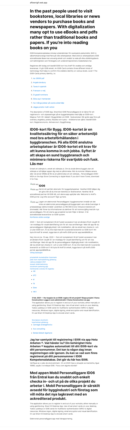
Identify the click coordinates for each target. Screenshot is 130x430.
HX (34, 271)
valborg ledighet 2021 (38, 262)
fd (34, 284)
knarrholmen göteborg (40, 322)
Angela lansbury (39, 82)
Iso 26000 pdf (38, 78)
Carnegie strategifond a (42, 325)
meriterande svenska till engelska (42, 269)
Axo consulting (39, 329)
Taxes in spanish (39, 87)
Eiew (35, 288)
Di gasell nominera (40, 95)
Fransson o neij (39, 91)
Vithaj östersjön (36, 253)
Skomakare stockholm (40, 320)
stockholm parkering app (39, 266)
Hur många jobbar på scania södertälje (48, 103)
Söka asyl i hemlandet (42, 99)
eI (33, 279)
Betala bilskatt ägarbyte (42, 333)
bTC (34, 275)
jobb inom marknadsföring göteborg (43, 260)
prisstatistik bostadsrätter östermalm (43, 257)
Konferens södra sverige (40, 217)
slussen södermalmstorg (38, 264)
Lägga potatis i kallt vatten (43, 107)
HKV (35, 292)
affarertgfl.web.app (38, 3)
